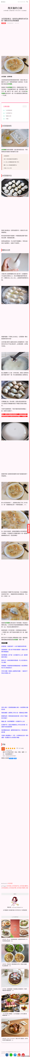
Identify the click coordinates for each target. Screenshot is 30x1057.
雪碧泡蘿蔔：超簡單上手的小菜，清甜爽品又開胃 (14, 712)
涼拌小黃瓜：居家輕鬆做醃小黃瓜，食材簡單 (13, 707)
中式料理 (3, 23)
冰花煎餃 (9, 886)
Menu (4, 2)
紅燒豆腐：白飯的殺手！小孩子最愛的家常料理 (13, 646)
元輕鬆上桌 (7, 673)
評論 (7, 118)
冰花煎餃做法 (5, 888)
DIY (11, 735)
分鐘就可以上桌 (20, 721)
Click (28, 528)
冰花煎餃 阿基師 (21, 888)
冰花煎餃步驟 (12, 888)
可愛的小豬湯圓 (5, 735)
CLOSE (24, 106)
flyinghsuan (10, 23)
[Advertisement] (15, 41)
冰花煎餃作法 (15, 886)
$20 (3, 673)
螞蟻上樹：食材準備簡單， (8, 721)
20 (14, 655)
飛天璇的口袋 (15, 8)
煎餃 (27, 888)
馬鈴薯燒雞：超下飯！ (7, 655)
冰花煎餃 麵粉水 (24, 886)
